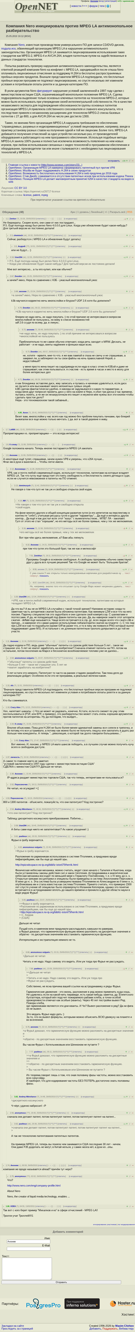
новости (76, 6)
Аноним (13, 455)
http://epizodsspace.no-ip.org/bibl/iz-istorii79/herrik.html (46, 864)
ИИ (24, 501)
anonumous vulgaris (24, 658)
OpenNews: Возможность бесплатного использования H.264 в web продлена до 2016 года (62, 173)
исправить (114, 160)
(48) (21, 212)
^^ (48, 235)
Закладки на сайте (12, 1325)
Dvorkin (18, 276)
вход (101, 1)
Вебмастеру (126, 1328)
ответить (40, 219)
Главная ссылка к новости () (45, 164)
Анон (25, 413)
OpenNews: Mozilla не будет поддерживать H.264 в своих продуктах (49, 170)
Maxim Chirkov (124, 1325)
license (27, 195)
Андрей (21, 246)
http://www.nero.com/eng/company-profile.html (33, 1185)
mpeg (44, 195)
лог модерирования (126, 1224)
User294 (18, 257)
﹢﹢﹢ (49, 219)
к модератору (71, 219)
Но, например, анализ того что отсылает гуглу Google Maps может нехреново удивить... (80, 587)
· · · (55, 219)
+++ (84, 6)
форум (93, 6)
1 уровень (83, 212)
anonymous (20, 1113)
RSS (129, 212)
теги (101, 6)
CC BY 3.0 (20, 188)
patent (36, 195)
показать (44, 575)
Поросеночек (21, 784)
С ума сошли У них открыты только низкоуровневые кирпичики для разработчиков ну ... (80, 574)
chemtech (18, 235)
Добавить (95, 1328)
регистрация (110, 1)
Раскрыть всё (117, 212)
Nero (21, 44)
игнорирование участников (104, 1224)
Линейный (97, 212)
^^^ (51, 235)
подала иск (8, 48)
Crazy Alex (15, 707)
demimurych (25, 485)
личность (15, 757)
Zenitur (12, 219)
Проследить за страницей (17, 1328)
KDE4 (13, 1206)
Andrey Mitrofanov (23, 809)
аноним (22, 291)
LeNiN (12, 429)
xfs (12, 685)
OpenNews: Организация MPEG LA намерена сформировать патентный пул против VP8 (61, 167)
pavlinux (23, 836)
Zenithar (38, 556)
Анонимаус (20, 469)
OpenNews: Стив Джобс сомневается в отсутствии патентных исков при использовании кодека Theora (70, 176)
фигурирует (44, 90)
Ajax (72, 212)
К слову (13, 444)
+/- (106, 212)
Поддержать (110, 1328)
